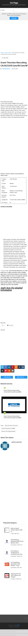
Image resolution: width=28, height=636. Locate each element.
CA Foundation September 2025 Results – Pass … (15, 564)
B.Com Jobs (8, 52)
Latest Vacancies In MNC (8, 428)
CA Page (14, 2)
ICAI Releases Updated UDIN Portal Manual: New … (17, 541)
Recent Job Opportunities (8, 431)
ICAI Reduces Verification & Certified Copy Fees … (17, 552)
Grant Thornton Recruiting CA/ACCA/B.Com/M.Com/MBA (12, 391)
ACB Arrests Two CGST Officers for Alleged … (16, 575)
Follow (14, 18)
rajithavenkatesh (6, 68)
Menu (3, 10)
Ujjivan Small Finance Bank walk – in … (17, 530)
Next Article (20, 377)
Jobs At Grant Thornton (11, 425)
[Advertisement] (14, 37)
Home (2, 52)
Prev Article (7, 377)
